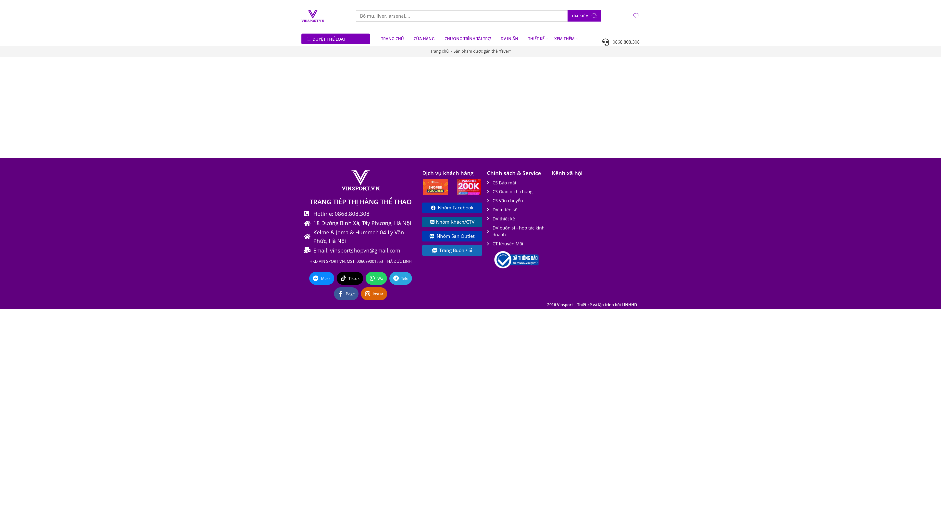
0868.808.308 (624, 42)
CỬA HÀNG (424, 38)
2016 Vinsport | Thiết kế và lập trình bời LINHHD (592, 304)
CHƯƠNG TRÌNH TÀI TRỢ (468, 38)
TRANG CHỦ (392, 38)
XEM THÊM (564, 38)
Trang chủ (439, 51)
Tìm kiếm (580, 15)
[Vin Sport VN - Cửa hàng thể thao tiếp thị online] (312, 16)
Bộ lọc (311, 67)
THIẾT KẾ (536, 38)
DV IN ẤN (509, 38)
